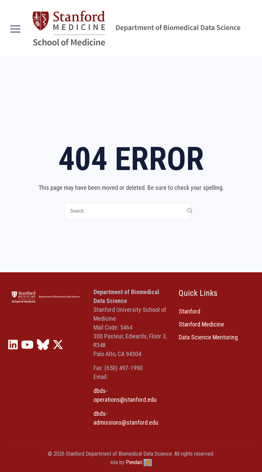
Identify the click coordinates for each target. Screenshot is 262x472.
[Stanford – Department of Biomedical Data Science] (136, 28)
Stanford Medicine (201, 324)
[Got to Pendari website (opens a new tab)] (148, 462)
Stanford (189, 311)
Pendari (134, 462)
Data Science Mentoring (208, 337)
